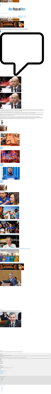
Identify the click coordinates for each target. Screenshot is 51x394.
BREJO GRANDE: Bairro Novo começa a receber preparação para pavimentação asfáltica (2, 148)
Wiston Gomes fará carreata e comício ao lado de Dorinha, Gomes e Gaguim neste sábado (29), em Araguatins (15, 248)
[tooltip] (1, 121)
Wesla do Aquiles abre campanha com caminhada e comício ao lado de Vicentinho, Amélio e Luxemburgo (2, 164)
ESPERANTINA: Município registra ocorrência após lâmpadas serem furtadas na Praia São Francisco (2, 181)
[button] (5, 385)
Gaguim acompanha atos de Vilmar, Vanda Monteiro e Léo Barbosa (9, 234)
